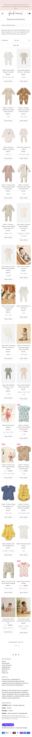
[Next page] (18, 645)
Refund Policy (6, 669)
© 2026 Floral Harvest (8, 728)
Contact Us (5, 673)
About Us (4, 671)
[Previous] (1, 6)
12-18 (24, 394)
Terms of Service (6, 665)
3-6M (13, 77)
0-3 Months (20, 233)
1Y (10, 154)
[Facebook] (13, 655)
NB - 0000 (5, 77)
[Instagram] (15, 655)
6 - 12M (8, 394)
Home (3, 25)
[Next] (30, 6)
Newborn (23, 77)
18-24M (27, 513)
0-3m (6, 314)
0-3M (9, 77)
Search (4, 661)
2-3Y (12, 628)
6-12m (25, 273)
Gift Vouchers (6, 663)
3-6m (22, 273)
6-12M (7, 154)
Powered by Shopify (21, 728)
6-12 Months (11, 550)
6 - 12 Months (27, 233)
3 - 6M (8, 473)
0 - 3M (23, 434)
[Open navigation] (2, 13)
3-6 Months (8, 275)
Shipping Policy (6, 667)
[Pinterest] (18, 655)
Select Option (8, 81)
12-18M (23, 513)
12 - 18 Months (24, 236)
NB (4, 432)
